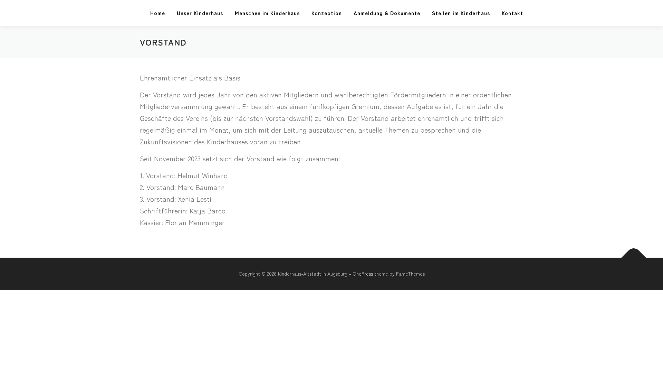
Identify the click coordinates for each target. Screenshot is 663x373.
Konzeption (326, 13)
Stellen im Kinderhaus (461, 13)
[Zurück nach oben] (634, 258)
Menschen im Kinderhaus (267, 13)
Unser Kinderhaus (200, 13)
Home (157, 13)
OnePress (363, 273)
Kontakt (512, 13)
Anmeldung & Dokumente (387, 13)
